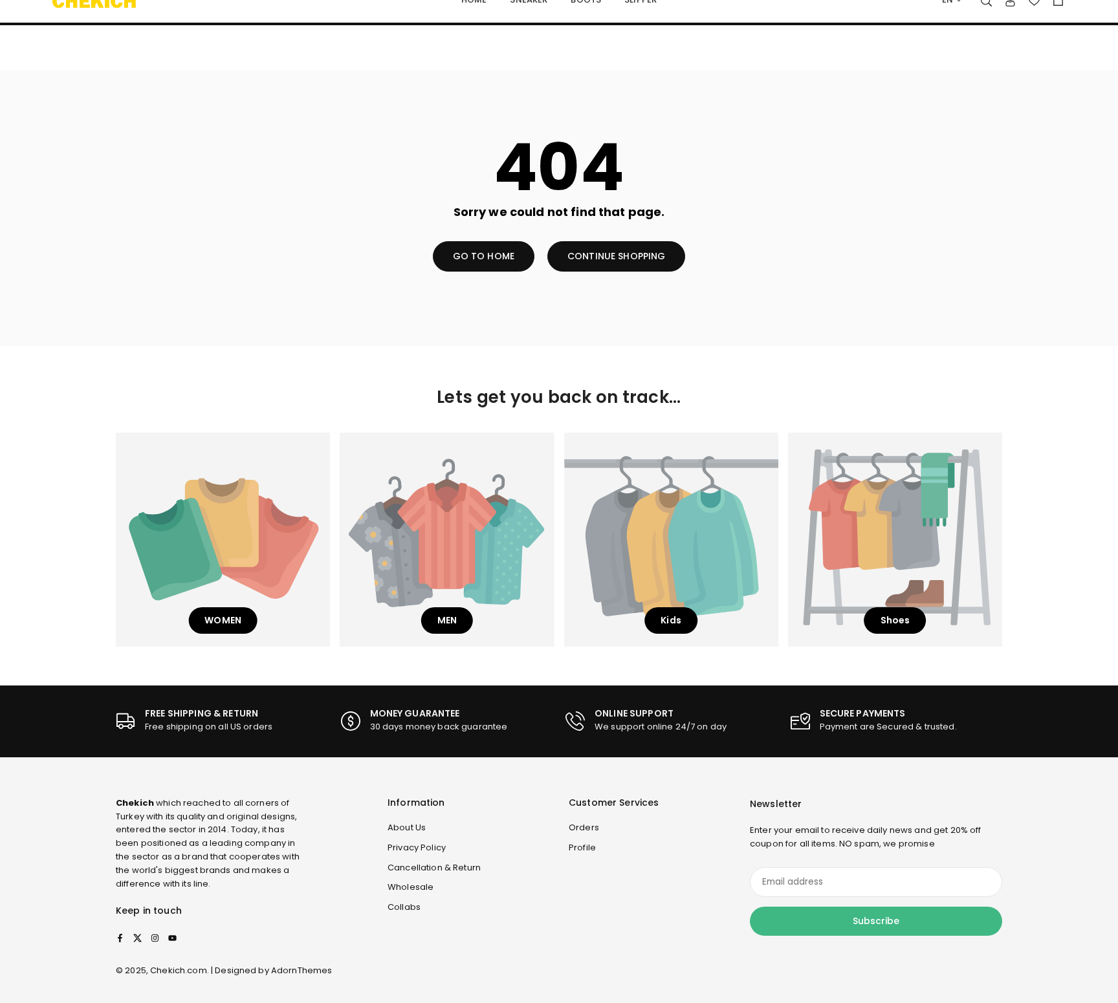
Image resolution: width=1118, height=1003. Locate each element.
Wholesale (410, 887)
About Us (407, 827)
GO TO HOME (483, 256)
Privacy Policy (417, 847)
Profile (582, 847)
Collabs (404, 907)
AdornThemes (302, 970)
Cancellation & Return (434, 867)
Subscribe (876, 920)
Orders (584, 827)
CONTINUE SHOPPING (616, 256)
